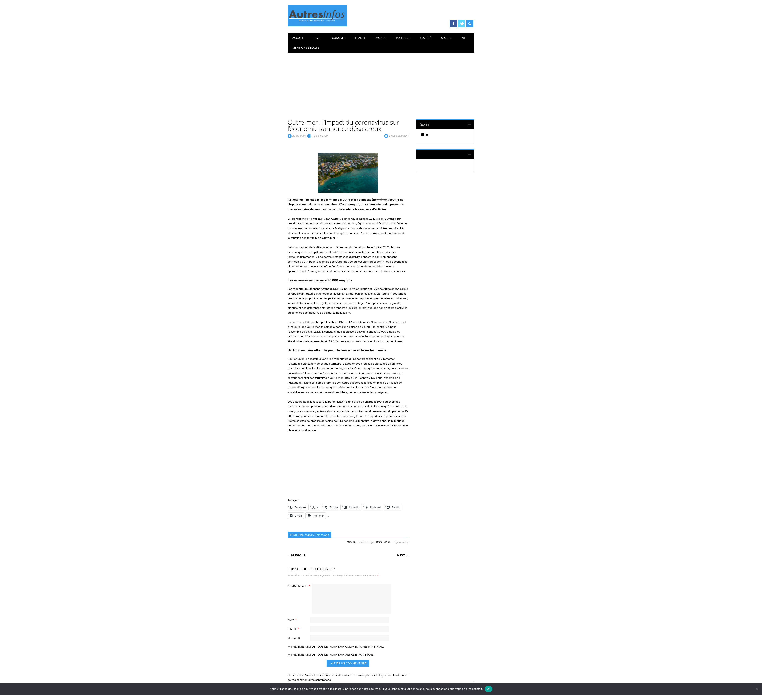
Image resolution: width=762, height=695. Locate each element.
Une (326, 535)
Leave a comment (398, 135)
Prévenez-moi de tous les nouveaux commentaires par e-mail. (337, 646)
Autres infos (299, 135)
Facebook (453, 23)
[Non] (757, 689)
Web (464, 37)
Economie (337, 37)
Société (425, 37)
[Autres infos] (317, 25)
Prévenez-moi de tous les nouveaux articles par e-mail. (332, 654)
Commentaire (299, 586)
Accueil (298, 37)
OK (489, 688)
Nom (292, 619)
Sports (446, 37)
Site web (294, 638)
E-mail (293, 629)
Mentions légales (305, 47)
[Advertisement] (381, 82)
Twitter (461, 23)
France (360, 37)
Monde (381, 37)
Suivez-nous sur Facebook (442, 154)
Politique (403, 37)
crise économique (365, 542)
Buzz (317, 37)
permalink (402, 542)
